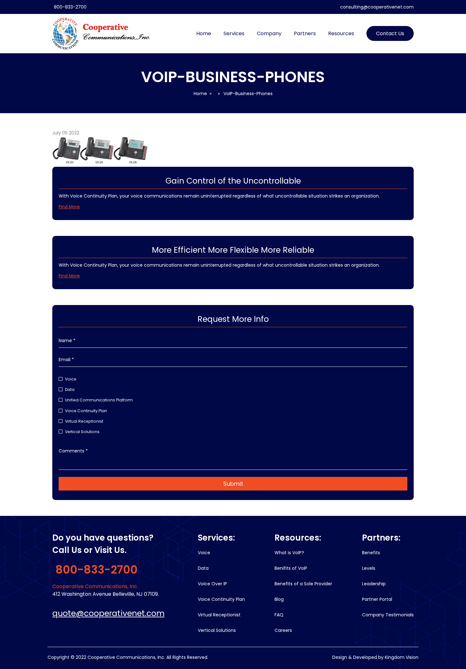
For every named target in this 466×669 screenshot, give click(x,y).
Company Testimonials (388, 615)
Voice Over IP (212, 584)
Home (203, 33)
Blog (279, 599)
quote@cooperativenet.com (108, 613)
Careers (283, 630)
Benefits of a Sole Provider (303, 584)
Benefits (371, 552)
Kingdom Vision (401, 657)
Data (69, 389)
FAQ (279, 615)
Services (233, 33)
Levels (368, 568)
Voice (70, 379)
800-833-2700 (70, 7)
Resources (341, 33)
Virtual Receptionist (84, 421)
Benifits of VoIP (291, 568)
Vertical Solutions (82, 431)
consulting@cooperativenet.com (377, 7)
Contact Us (390, 33)
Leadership (374, 584)
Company (269, 33)
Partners (305, 33)
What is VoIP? (289, 552)
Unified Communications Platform (99, 400)
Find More (69, 207)
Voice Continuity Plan (86, 410)
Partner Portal (377, 599)
